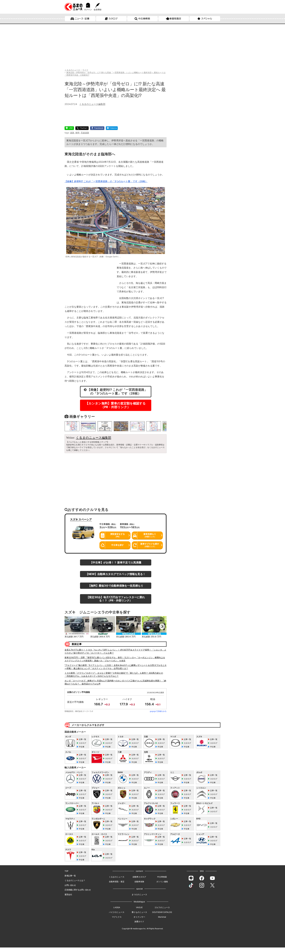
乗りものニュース (139, 912)
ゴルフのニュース (162, 907)
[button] (69, 626)
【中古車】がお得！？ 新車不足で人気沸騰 (115, 562)
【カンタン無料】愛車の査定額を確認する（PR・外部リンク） (115, 405)
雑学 (77, 132)
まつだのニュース (139, 894)
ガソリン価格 (162, 881)
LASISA (116, 907)
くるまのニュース (116, 877)
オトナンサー (139, 917)
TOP (66, 871)
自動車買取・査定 (116, 881)
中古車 (81, 747)
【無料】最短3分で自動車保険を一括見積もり (115, 585)
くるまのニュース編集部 (92, 104)
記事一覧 (82, 739)
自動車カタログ (139, 877)
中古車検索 (144, 18)
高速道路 (85, 132)
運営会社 (68, 894)
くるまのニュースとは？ (75, 880)
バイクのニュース (116, 912)
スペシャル (206, 18)
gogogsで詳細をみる (158, 711)
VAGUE (139, 907)
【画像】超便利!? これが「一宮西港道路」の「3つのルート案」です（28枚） (106, 181)
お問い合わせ (70, 885)
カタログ (113, 18)
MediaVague (139, 901)
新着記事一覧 (70, 875)
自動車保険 (139, 881)
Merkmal (162, 917)
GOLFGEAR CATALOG (162, 912)
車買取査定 (175, 18)
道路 (72, 132)
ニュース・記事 (82, 18)
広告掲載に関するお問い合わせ (78, 890)
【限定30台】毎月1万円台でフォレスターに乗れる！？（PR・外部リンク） (115, 598)
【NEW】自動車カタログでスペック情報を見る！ (115, 574)
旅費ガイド (139, 921)
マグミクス (117, 917)
